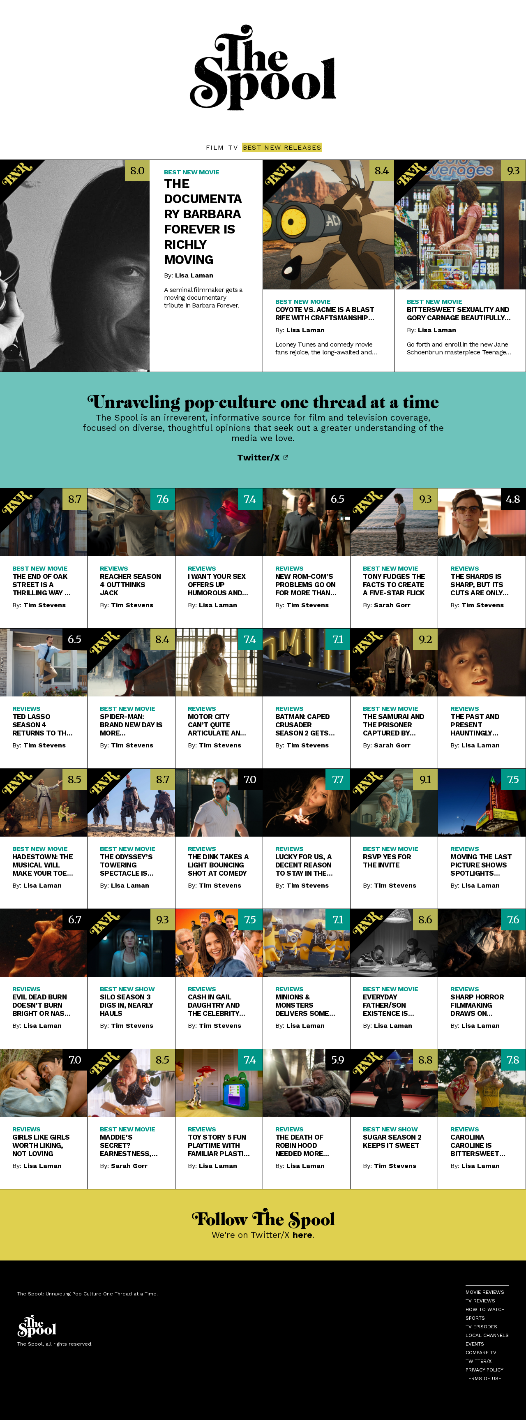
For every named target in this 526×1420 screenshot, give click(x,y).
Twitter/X (259, 457)
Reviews (114, 568)
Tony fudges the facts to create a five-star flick (394, 584)
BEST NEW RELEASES (282, 147)
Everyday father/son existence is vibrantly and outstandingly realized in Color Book (390, 1005)
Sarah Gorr (392, 605)
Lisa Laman (194, 275)
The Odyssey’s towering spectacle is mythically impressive (126, 865)
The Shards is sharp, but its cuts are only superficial (476, 584)
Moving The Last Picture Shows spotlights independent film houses (481, 865)
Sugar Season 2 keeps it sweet (392, 1141)
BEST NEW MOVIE (191, 172)
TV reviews (480, 1300)
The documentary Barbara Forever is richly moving (203, 221)
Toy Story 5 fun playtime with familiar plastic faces (218, 1145)
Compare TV (481, 1352)
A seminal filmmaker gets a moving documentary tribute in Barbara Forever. (203, 297)
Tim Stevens (44, 605)
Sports (475, 1318)
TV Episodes (481, 1326)
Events (475, 1343)
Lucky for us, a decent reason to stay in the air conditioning (305, 865)
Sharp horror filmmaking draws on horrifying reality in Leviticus (476, 1005)
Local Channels (487, 1335)
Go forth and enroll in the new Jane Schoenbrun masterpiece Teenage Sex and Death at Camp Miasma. (457, 348)
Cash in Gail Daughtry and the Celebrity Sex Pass (214, 1005)
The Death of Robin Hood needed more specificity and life (303, 1145)
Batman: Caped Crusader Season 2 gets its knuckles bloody (302, 724)
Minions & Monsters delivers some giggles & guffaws (302, 1005)
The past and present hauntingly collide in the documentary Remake (475, 724)
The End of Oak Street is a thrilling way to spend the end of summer (43, 584)
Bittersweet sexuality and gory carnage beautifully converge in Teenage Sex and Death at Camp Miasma (458, 313)
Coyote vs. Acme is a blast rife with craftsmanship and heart (324, 313)
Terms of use (483, 1378)
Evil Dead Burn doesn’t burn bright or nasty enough (42, 1005)
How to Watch (485, 1309)
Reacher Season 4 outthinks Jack (130, 584)
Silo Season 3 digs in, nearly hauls (126, 1005)
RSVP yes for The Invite (387, 861)
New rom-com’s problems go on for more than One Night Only (305, 584)
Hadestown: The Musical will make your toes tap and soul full (42, 865)
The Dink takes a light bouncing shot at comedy (218, 865)
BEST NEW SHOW (127, 989)
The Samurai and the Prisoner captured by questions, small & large (393, 724)
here (302, 1235)
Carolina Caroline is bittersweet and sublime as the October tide (478, 1145)
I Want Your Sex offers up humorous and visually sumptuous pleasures (217, 584)
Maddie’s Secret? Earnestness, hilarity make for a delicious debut (128, 1145)
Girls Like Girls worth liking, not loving (40, 1145)
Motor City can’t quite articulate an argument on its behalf (219, 724)
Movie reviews (485, 1292)
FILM (215, 147)
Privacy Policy (484, 1369)
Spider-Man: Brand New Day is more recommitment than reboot (131, 724)
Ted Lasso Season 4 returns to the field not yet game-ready (41, 724)
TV (233, 147)
